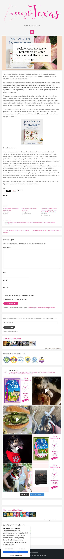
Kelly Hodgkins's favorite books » (53, 348)
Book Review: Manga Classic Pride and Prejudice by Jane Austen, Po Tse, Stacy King (48, 210)
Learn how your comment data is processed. (41, 307)
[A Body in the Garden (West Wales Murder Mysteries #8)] (34, 516)
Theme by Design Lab (40, 555)
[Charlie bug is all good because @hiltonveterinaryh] (46, 391)
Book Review (32, 45)
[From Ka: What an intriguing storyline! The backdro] (17, 391)
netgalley (53, 222)
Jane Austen (30, 222)
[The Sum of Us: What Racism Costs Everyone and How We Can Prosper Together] (11, 345)
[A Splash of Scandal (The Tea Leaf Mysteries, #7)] (21, 516)
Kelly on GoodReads (12, 338)
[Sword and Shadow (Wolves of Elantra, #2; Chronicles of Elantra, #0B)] (34, 345)
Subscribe (9, 327)
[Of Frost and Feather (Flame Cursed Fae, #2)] (21, 345)
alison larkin (11, 222)
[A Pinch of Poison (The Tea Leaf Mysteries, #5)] (14, 516)
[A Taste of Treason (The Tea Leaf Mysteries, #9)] (27, 516)
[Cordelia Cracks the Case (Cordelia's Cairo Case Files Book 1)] (8, 516)
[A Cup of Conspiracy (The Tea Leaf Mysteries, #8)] (24, 516)
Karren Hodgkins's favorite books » (52, 520)
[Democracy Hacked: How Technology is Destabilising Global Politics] (8, 345)
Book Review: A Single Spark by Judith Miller (46, 230)
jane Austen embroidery (38, 222)
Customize (9, 549)
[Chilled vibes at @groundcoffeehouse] (46, 420)
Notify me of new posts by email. (16, 299)
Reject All (22, 549)
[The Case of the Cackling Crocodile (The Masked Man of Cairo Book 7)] (5, 345)
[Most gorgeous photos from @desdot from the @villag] (17, 448)
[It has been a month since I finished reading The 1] (46, 477)
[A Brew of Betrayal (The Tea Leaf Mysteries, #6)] (18, 516)
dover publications (18, 222)
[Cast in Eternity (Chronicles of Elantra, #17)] (24, 345)
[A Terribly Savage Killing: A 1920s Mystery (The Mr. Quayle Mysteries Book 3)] (31, 516)
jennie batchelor (47, 222)
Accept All (15, 552)
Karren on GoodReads (13, 509)
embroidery (24, 222)
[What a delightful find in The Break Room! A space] (17, 420)
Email (5, 280)
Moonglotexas (36, 60)
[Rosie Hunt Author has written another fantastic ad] (46, 448)
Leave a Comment (8, 224)
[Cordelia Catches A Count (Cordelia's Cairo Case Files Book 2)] (11, 516)
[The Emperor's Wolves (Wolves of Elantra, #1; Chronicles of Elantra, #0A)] (31, 345)
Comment (7, 248)
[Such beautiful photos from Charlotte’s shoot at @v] (17, 477)
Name (5, 272)
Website (6, 288)
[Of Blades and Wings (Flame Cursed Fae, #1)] (18, 345)
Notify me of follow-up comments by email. (20, 295)
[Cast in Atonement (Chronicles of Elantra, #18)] (27, 345)
